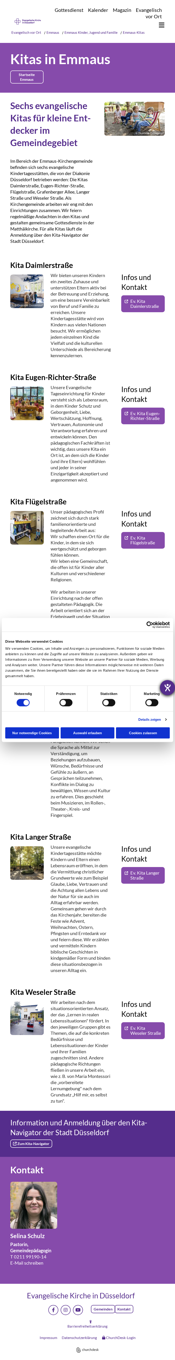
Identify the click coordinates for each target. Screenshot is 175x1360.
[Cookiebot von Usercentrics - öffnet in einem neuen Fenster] (150, 624)
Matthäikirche (24, 228)
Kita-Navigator (66, 235)
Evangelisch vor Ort (149, 13)
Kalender (98, 10)
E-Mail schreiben (26, 1263)
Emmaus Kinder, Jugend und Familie (91, 32)
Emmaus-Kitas (134, 32)
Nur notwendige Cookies (32, 733)
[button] (159, 25)
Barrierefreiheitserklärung (87, 1326)
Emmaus (52, 32)
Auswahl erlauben (87, 733)
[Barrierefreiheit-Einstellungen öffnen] (167, 687)
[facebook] (53, 1310)
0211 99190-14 (30, 1256)
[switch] (65, 702)
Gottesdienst (69, 10)
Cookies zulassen (143, 733)
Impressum (48, 1337)
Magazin (122, 10)
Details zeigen (149, 719)
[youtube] (77, 1310)
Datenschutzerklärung (79, 1337)
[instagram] (65, 1310)
